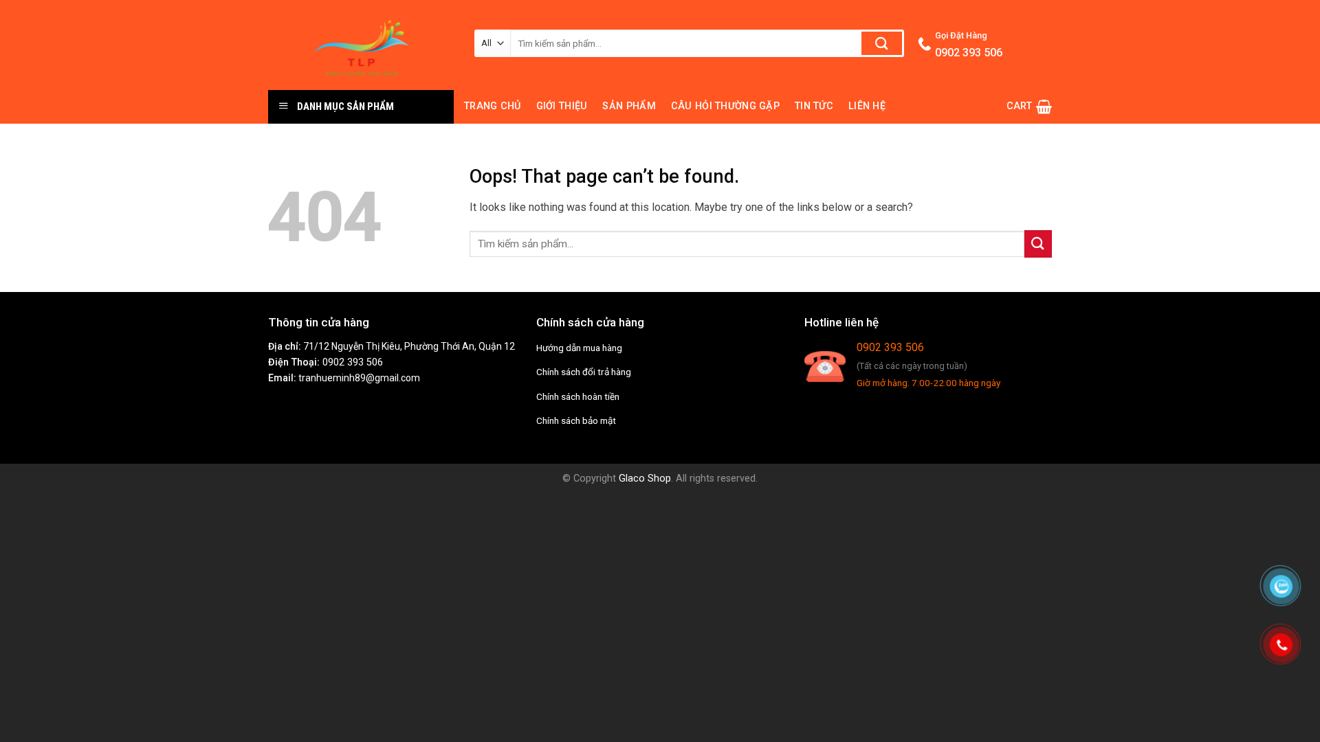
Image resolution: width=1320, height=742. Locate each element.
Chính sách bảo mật (576, 420)
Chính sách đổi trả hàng (583, 371)
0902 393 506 (352, 362)
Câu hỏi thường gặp (725, 106)
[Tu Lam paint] (361, 45)
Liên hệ (867, 106)
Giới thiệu (562, 106)
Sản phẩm (628, 106)
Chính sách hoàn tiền (577, 396)
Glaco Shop (645, 478)
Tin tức (814, 106)
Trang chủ (492, 106)
